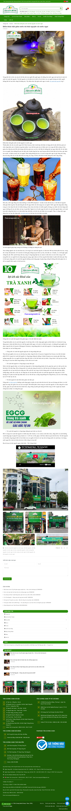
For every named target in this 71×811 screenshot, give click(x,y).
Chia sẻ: (58, 547)
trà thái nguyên (13, 382)
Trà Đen (24, 13)
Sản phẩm (27, 16)
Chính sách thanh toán (62, 803)
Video (5, 20)
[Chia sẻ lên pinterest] (67, 548)
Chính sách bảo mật (50, 806)
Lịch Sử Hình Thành (17, 16)
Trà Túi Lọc (53, 11)
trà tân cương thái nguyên (19, 550)
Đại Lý (34, 16)
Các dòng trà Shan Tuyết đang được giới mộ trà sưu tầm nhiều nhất (27, 666)
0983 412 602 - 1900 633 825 (16, 792)
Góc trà (42, 803)
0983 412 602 (7, 804)
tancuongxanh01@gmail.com (12, 795)
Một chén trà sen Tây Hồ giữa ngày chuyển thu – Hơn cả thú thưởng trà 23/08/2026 (23, 589)
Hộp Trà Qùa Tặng (31, 13)
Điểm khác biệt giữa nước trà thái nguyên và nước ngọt (25, 27)
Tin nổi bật (8, 650)
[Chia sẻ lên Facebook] (62, 548)
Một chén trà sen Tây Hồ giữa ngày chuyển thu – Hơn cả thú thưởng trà (28, 653)
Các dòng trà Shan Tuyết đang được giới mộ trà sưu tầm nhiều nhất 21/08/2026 (22, 594)
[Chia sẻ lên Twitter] (64, 548)
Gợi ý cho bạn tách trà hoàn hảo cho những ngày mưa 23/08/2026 (19, 592)
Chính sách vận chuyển (61, 806)
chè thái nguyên (25, 213)
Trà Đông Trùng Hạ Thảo (46, 13)
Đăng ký (66, 4)
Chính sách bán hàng (50, 803)
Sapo (10, 806)
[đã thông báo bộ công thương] (51, 744)
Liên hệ (11, 20)
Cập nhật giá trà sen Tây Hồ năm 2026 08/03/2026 (15, 605)
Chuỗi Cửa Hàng (47, 16)
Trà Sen (43, 11)
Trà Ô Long (38, 11)
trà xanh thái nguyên (55, 81)
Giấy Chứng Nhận (59, 16)
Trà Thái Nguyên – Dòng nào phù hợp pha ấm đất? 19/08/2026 (18, 597)
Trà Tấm (38, 13)
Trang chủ (6, 16)
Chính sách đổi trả (63, 808)
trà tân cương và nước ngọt (19, 552)
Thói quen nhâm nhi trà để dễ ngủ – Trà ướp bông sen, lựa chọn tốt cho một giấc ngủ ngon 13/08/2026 (27, 602)
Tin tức (39, 16)
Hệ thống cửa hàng (57, 13)
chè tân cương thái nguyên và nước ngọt (14, 547)
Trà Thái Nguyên (31, 11)
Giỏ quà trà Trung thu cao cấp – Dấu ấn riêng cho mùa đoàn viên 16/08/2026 (21, 600)
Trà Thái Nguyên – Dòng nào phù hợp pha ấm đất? (22, 672)
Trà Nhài (48, 11)
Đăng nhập (58, 4)
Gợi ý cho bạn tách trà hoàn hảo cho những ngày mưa (23, 659)
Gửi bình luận (7, 578)
